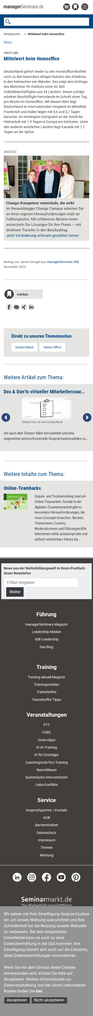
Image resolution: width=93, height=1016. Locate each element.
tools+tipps (46, 740)
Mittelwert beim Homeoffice (46, 34)
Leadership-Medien (46, 632)
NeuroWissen (46, 770)
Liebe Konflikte (46, 785)
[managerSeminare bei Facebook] (46, 877)
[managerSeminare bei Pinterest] (76, 877)
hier (39, 991)
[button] (23, 295)
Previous (6, 417)
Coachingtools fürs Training (46, 762)
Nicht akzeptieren (49, 1000)
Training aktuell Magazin (46, 677)
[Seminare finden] (46, 902)
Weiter (14, 592)
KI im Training (46, 747)
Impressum (46, 840)
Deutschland (24, 347)
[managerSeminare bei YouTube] (61, 877)
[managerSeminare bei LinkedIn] (17, 877)
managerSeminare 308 (63, 262)
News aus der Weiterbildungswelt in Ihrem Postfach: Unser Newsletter (45, 570)
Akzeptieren (17, 1000)
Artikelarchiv (12, 34)
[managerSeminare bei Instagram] (32, 877)
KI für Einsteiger (46, 755)
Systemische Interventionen (46, 777)
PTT (46, 725)
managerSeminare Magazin (46, 624)
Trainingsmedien (46, 684)
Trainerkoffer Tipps (46, 700)
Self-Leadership (47, 639)
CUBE (46, 732)
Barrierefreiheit (46, 825)
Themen (46, 848)
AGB (46, 818)
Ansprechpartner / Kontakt (46, 810)
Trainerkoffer (47, 692)
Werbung (47, 855)
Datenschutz (46, 833)
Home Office (52, 347)
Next (87, 417)
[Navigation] (85, 7)
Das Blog (46, 647)
